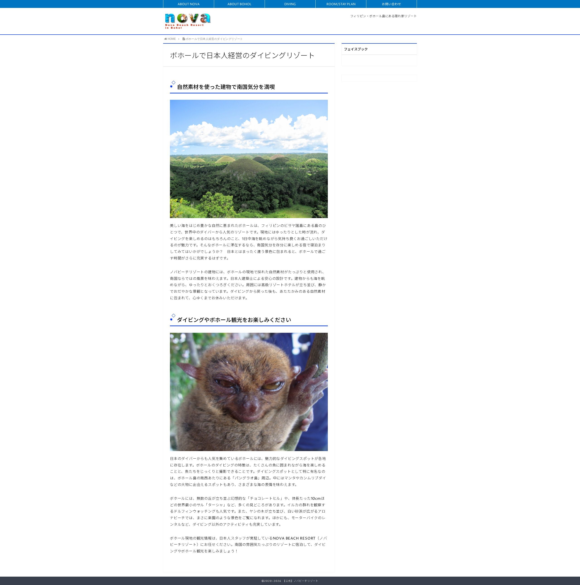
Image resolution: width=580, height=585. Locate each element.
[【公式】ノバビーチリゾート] (188, 21)
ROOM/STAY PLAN (340, 4)
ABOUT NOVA (189, 4)
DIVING (290, 4)
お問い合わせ (391, 4)
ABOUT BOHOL (239, 4)
